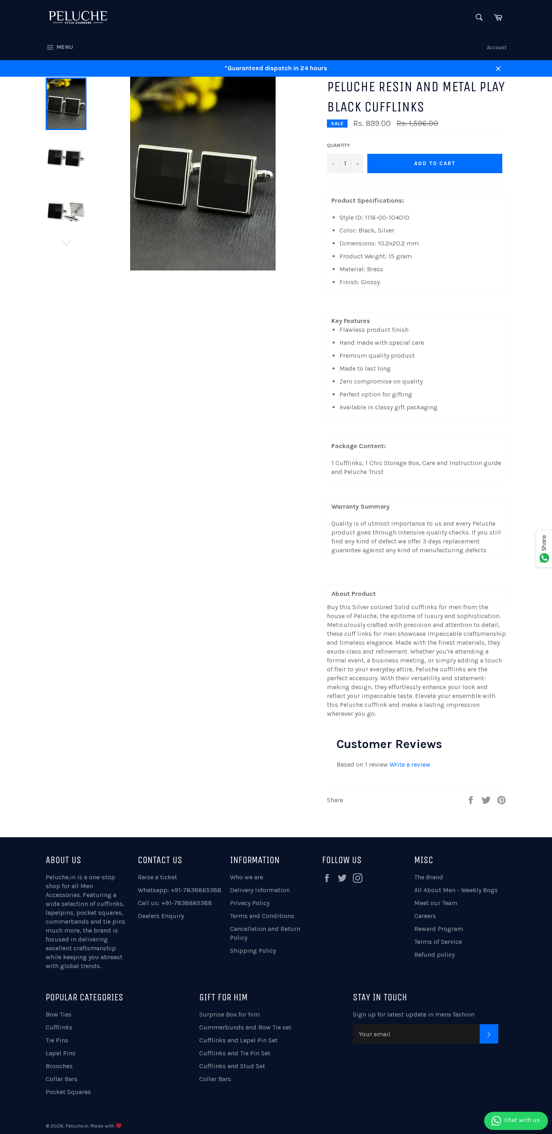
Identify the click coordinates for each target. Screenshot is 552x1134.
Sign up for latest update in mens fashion (413, 1014)
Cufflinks (59, 1027)
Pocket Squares (68, 1092)
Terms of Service (438, 941)
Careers (425, 916)
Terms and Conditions (262, 916)
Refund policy (434, 954)
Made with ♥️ (106, 1126)
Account (496, 47)
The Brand (428, 877)
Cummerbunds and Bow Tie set (245, 1027)
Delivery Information (260, 890)
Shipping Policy (253, 950)
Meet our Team (435, 903)
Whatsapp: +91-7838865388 (179, 890)
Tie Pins (57, 1040)
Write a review (410, 764)
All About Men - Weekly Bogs (456, 890)
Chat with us (522, 1120)
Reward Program (438, 929)
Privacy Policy (250, 903)
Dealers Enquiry (161, 916)
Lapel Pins (61, 1053)
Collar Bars (62, 1079)
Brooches (59, 1066)
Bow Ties (59, 1014)
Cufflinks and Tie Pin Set (234, 1053)
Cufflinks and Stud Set (232, 1066)
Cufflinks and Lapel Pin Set (238, 1040)
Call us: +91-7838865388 (175, 903)
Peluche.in (61, 877)
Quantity (338, 145)
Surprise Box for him (229, 1014)
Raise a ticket (157, 877)
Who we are (246, 877)
